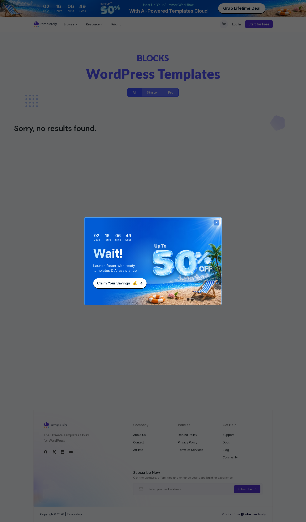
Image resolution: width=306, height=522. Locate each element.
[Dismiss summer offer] (216, 222)
